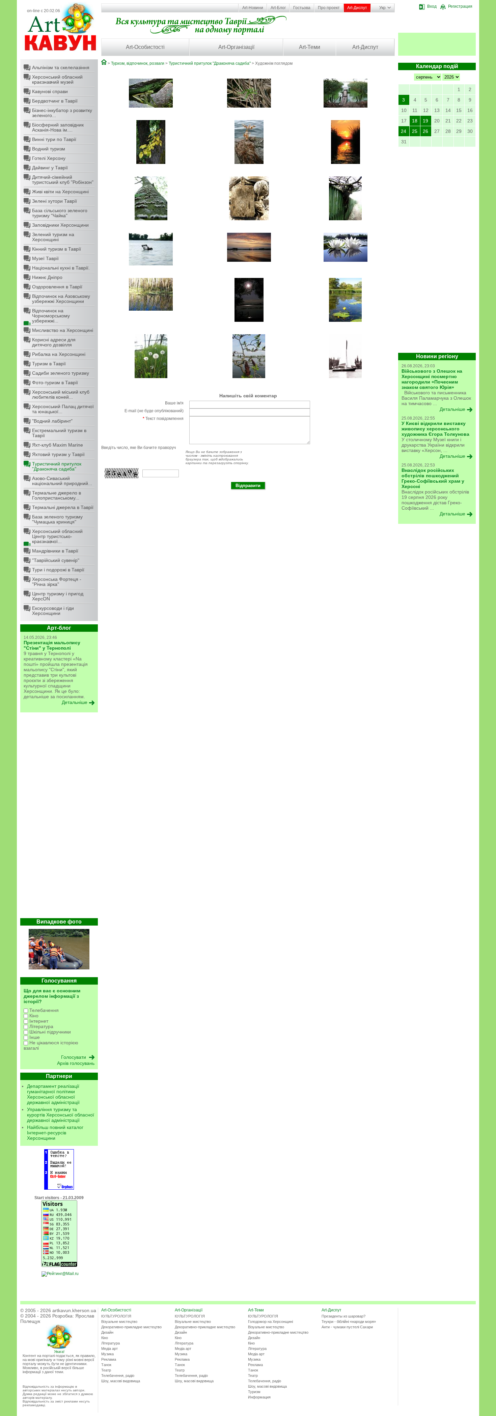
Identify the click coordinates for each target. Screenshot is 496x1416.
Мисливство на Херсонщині (62, 330)
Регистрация (460, 6)
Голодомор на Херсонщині (270, 1322)
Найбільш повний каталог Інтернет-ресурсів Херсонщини (55, 1133)
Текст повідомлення (163, 418)
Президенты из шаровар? (343, 1316)
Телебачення (43, 1010)
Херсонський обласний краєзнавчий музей (57, 79)
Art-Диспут (357, 7)
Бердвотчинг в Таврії (55, 101)
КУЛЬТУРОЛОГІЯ (116, 1316)
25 (414, 131)
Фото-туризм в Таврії (55, 382)
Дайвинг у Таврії (50, 167)
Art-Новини (252, 7)
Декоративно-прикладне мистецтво (131, 1327)
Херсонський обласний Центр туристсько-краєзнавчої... (57, 536)
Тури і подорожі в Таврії (58, 569)
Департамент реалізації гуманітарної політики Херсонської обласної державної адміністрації (53, 1094)
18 (414, 120)
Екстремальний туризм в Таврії (59, 433)
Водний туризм (48, 148)
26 (425, 131)
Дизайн (107, 1332)
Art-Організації (236, 47)
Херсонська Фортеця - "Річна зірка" (56, 581)
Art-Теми (309, 47)
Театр (106, 1370)
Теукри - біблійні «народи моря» (349, 1322)
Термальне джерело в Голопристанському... (56, 495)
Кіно (33, 1015)
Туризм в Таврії (49, 363)
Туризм (254, 1392)
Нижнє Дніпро (47, 277)
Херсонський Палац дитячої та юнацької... (63, 409)
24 (403, 131)
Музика (107, 1354)
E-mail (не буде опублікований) (154, 410)
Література (40, 1026)
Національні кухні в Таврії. (61, 268)
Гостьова (301, 7)
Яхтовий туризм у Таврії (58, 454)
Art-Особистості (145, 47)
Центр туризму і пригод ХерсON (57, 596)
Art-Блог (278, 7)
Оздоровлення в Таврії (57, 286)
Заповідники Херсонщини (60, 225)
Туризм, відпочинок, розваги (137, 63)
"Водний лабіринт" (52, 421)
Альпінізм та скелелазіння (60, 67)
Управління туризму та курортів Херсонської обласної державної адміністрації (60, 1115)
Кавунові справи (50, 91)
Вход (432, 6)
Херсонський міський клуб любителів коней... (60, 394)
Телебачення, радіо (117, 1375)
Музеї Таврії (45, 258)
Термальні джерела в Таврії (62, 507)
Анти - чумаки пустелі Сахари (347, 1327)
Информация (259, 1397)
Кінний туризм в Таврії (56, 249)
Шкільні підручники (49, 1032)
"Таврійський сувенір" (55, 560)
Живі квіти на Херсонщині (60, 191)
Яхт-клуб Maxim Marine (57, 445)
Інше (34, 1037)
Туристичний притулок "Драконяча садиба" (56, 466)
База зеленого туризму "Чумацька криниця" (57, 519)
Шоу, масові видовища (120, 1381)
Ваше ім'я (174, 403)
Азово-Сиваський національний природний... (62, 481)
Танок (106, 1365)
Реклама (108, 1359)
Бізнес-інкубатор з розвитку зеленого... (62, 113)
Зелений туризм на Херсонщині (53, 237)
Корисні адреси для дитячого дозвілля (54, 342)
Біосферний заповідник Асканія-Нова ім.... (58, 127)
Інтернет (38, 1021)
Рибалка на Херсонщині (58, 354)
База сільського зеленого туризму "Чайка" (59, 213)
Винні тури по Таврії (54, 139)
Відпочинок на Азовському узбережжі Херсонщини (61, 298)
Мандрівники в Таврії (55, 551)
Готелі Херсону (48, 158)
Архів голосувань (75, 1063)
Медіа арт (109, 1349)
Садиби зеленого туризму (60, 373)
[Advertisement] (59, 817)
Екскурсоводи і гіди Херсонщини (53, 610)
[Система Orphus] (59, 1188)
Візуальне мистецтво (119, 1322)
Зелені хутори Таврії (54, 201)
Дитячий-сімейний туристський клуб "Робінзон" (62, 179)
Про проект (329, 7)
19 (425, 120)
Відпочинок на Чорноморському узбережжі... (51, 315)
